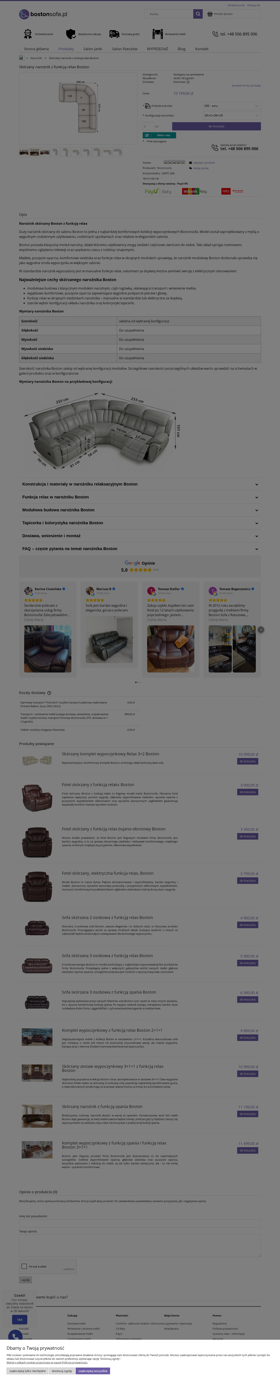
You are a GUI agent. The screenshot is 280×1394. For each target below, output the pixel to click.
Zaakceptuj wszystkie (93, 1371)
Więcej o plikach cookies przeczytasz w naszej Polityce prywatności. (47, 1362)
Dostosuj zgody (62, 1371)
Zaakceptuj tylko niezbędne (27, 1371)
